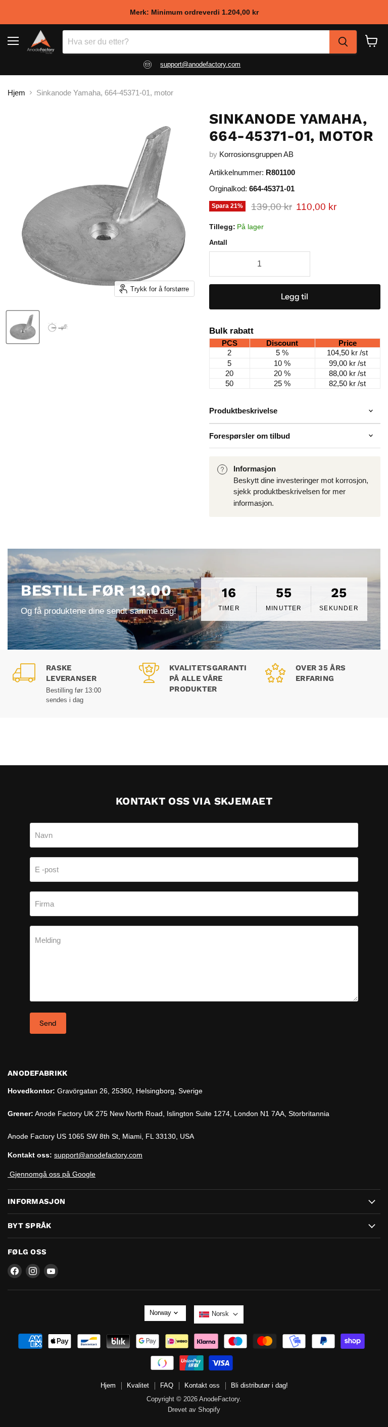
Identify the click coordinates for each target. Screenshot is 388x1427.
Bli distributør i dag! (259, 1385)
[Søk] (343, 42)
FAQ (166, 1385)
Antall (218, 242)
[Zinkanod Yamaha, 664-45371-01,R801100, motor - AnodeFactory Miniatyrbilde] (23, 327)
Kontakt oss (202, 1385)
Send (48, 1023)
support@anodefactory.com (200, 64)
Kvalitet (138, 1385)
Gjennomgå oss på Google (51, 1174)
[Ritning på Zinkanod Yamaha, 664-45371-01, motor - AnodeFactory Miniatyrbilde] (58, 327)
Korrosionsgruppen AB (256, 154)
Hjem (16, 92)
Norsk (220, 1313)
